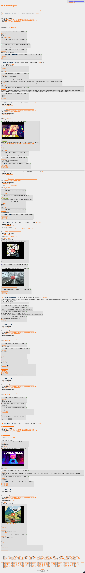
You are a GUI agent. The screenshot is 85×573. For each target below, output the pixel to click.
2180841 (25, 241)
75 (62, 557)
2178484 (23, 534)
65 (43, 557)
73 (58, 557)
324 (30, 566)
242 (63, 563)
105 (44, 558)
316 (11, 566)
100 (32, 558)
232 (40, 563)
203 (47, 562)
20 (36, 556)
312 (77, 565)
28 (51, 556)
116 (70, 558)
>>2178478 (3, 527)
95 (22, 558)
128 (21, 559)
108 (51, 558)
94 (21, 558)
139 (47, 559)
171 (47, 561)
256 (21, 564)
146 (63, 559)
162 (26, 561)
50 (15, 557)
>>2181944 (5, 118)
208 (59, 562)
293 (33, 565)
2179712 (23, 397)
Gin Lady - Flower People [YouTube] (9, 523)
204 (49, 562)
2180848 (35, 171)
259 (28, 564)
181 (70, 561)
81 (73, 557)
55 (24, 557)
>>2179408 (3, 417)
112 (60, 558)
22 (40, 556)
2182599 (38, 54)
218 (7, 563)
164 (30, 561)
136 (40, 559)
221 (14, 563)
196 (30, 562)
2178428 (36, 62)
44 (4, 557)
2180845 (25, 262)
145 (61, 559)
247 (75, 563)
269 (52, 564)
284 (11, 565)
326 (35, 566)
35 (64, 556)
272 (59, 564)
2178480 (23, 505)
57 (28, 557)
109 (54, 558)
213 (70, 562)
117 (72, 558)
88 (9, 558)
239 (56, 563)
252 (11, 564)
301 (52, 565)
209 (61, 562)
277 (70, 564)
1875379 (39, 297)
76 (63, 557)
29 (53, 556)
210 (63, 562)
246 (73, 563)
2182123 (25, 67)
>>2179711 (3, 399)
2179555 (25, 305)
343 (75, 566)
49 (13, 557)
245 (70, 563)
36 (66, 556)
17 (30, 556)
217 (4, 563)
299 (47, 565)
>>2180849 (9, 187)
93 (19, 558)
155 (9, 561)
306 (63, 565)
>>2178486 (12, 393)
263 (37, 564)
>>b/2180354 (4, 319)
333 (52, 566)
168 (40, 561)
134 (35, 559)
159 (18, 561)
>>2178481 (3, 536)
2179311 (25, 303)
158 (16, 561)
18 (32, 556)
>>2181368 (5, 207)
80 (71, 557)
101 (35, 558)
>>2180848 (12, 116)
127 (18, 559)
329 (42, 566)
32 (58, 556)
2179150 (25, 470)
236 (49, 563)
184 (78, 561)
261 (33, 564)
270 (54, 564)
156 (11, 561)
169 (42, 561)
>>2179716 (9, 340)
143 (56, 559)
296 (40, 565)
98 (28, 558)
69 (50, 557)
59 (32, 557)
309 (70, 565)
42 (77, 556)
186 (7, 562)
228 (30, 563)
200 (40, 562)
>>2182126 (5, 71)
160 (21, 561)
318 (16, 566)
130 (26, 559)
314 (7, 566)
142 (54, 559)
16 (29, 556)
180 (68, 561)
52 (19, 557)
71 (54, 557)
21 (38, 556)
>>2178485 (5, 539)
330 (44, 566)
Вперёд (82, 562)
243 (66, 563)
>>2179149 (3, 478)
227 (28, 563)
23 (42, 556)
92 (17, 558)
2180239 (33, 222)
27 (49, 556)
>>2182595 (5, 37)
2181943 (24, 157)
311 (75, 565)
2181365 (22, 190)
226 (26, 563)
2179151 (25, 476)
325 (33, 566)
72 (56, 557)
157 (14, 561)
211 (66, 562)
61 (35, 557)
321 (23, 566)
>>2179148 (3, 472)
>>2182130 (5, 85)
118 (74, 558)
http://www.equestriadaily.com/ (7, 15)
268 (49, 564)
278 (73, 564)
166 (35, 561)
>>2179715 (12, 236)
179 (66, 561)
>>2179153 (9, 394)
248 (78, 563)
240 (59, 563)
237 (52, 563)
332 (49, 566)
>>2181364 (3, 203)
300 (49, 565)
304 (59, 565)
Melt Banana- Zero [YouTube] (8, 259)
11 (19, 556)
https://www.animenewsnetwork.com (8, 492)
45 (6, 557)
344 (78, 566)
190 (16, 562)
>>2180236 (3, 361)
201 (42, 562)
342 (73, 566)
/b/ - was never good (8, 6)
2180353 (23, 311)
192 (21, 562)
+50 (40, 13)
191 (18, 562)
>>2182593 (3, 51)
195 (28, 562)
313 (4, 566)
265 (42, 564)
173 (52, 561)
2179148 (25, 441)
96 (24, 558)
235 (47, 563)
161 (23, 561)
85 (4, 558)
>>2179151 (5, 468)
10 (17, 556)
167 (37, 561)
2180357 (23, 316)
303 (56, 565)
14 (25, 556)
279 (75, 564)
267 (47, 564)
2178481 (23, 526)
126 (16, 559)
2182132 (25, 93)
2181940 (22, 121)
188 (11, 562)
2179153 (30, 481)
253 (14, 564)
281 (4, 565)
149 (70, 559)
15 (27, 556)
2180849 (27, 289)
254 (16, 564)
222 (16, 563)
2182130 (25, 87)
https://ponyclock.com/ (5, 24)
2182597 (23, 49)
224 (21, 563)
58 (30, 557)
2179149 (24, 448)
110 (56, 558)
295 (37, 565)
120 (79, 558)
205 (52, 562)
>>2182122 (3, 68)
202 (44, 562)
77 (65, 557)
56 (26, 557)
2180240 (32, 365)
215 (75, 562)
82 (75, 557)
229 (33, 563)
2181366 (25, 195)
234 (44, 563)
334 (54, 566)
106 (46, 558)
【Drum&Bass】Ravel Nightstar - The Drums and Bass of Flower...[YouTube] (18, 143)
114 (65, 558)
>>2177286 (12, 500)
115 (67, 558)
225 (23, 563)
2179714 (23, 407)
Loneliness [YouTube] (6, 466)
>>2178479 (3, 530)
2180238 (24, 360)
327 (37, 566)
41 (75, 556)
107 (49, 558)
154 (7, 561)
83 (77, 557)
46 (7, 557)
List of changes (72, 2)
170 (44, 561)
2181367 (22, 201)
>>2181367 (3, 211)
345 (4, 567)
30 (55, 556)
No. (31, 13)
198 (35, 562)
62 (37, 557)
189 (14, 562)
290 (26, 565)
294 (35, 565)
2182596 (26, 44)
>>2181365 (3, 197)
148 (68, 559)
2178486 (33, 423)
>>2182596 (9, 37)
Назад (2, 562)
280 (78, 564)
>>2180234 (3, 350)
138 (44, 559)
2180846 (24, 264)
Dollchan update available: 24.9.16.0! (76, 1)
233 (42, 563)
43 (79, 556)
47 (9, 557)
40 (73, 556)
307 (66, 565)
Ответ (37, 13)
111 (58, 558)
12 (21, 556)
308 (68, 565)
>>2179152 (12, 339)
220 (11, 563)
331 (47, 566)
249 (4, 564)
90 (13, 558)
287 (18, 565)
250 (7, 564)
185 (4, 562)
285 (14, 565)
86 (6, 558)
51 (17, 557)
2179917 (22, 416)
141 (52, 559)
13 (23, 556)
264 (40, 564)
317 (14, 566)
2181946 (27, 163)
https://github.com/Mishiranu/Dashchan (13, 21)
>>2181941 (3, 154)
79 (69, 557)
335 (56, 566)
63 (39, 557)
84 (78, 557)
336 (59, 566)
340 (68, 566)
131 (28, 559)
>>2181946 (5, 28)
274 (63, 564)
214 (73, 562)
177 (61, 561)
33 (60, 556)
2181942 (23, 152)
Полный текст (20, 374)
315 (9, 566)
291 (28, 565)
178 (63, 561)
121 (4, 559)
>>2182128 (5, 77)
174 (54, 561)
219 (9, 563)
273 (61, 564)
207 (56, 562)
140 (49, 559)
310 (73, 565)
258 (26, 564)
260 (30, 564)
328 (40, 566)
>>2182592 (3, 33)
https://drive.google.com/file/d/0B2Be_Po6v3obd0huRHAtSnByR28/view (22, 20)
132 (30, 559)
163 (28, 561)
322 (26, 566)
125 (14, 559)
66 (45, 557)
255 (18, 564)
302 (54, 565)
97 (26, 558)
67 (47, 557)
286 (16, 565)
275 (66, 564)
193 (23, 562)
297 (42, 565)
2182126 (25, 73)
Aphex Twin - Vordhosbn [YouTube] (9, 287)
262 (35, 564)
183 (75, 561)
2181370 (30, 214)
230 (35, 563)
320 (21, 566)
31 (57, 556)
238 (54, 563)
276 (68, 564)
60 (34, 557)
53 (21, 557)
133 (33, 559)
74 (60, 557)
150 (73, 559)
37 (68, 556)
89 (11, 558)
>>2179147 (3, 443)
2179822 (23, 307)
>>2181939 (3, 140)
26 (47, 556)
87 (7, 558)
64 (41, 557)
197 (33, 562)
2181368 (22, 209)
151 (75, 559)
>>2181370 (9, 118)
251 (9, 564)
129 (23, 559)
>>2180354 (3, 320)
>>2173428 (11, 64)
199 (37, 562)
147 (66, 559)
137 (42, 559)
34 (62, 556)
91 (15, 558)
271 (56, 564)
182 (73, 561)
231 (37, 563)
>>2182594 (3, 40)
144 (59, 559)
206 (54, 562)
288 (21, 565)
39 (71, 556)
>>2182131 (3, 98)
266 (44, 564)
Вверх (42, 569)
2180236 (26, 348)
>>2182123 (3, 75)
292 (30, 565)
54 (22, 557)
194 (26, 562)
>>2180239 (12, 185)
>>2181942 (5, 150)
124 (11, 559)
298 (44, 565)
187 (9, 562)
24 (43, 556)
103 (39, 558)
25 (45, 556)
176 (59, 561)
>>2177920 (12, 437)
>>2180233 (3, 345)
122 (7, 559)
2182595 (23, 39)
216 (77, 562)
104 (42, 558)
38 (70, 556)
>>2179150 (5, 446)
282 (7, 565)
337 (61, 566)
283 (9, 565)
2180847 (25, 268)
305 (61, 565)
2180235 (23, 343)
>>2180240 (9, 238)
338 (63, 566)
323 (28, 566)
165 (33, 561)
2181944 (33, 13)
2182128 (25, 79)
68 (49, 557)
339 (66, 566)
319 (18, 566)
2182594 (23, 31)
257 (23, 564)
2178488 (39, 546)
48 (11, 557)
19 (34, 556)
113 (63, 558)
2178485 (23, 541)
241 (61, 563)
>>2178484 (5, 532)
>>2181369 (12, 27)
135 (37, 559)
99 (30, 558)
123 (9, 559)
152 (78, 559)
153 (4, 561)
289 (23, 565)
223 (18, 563)
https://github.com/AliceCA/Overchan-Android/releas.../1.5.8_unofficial (20, 19)
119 (76, 558)
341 (70, 566)
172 (49, 561)
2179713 (22, 403)
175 (56, 561)
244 (68, 563)
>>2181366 (5, 193)
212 (68, 562)
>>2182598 (3, 56)
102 (37, 558)
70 (52, 557)
